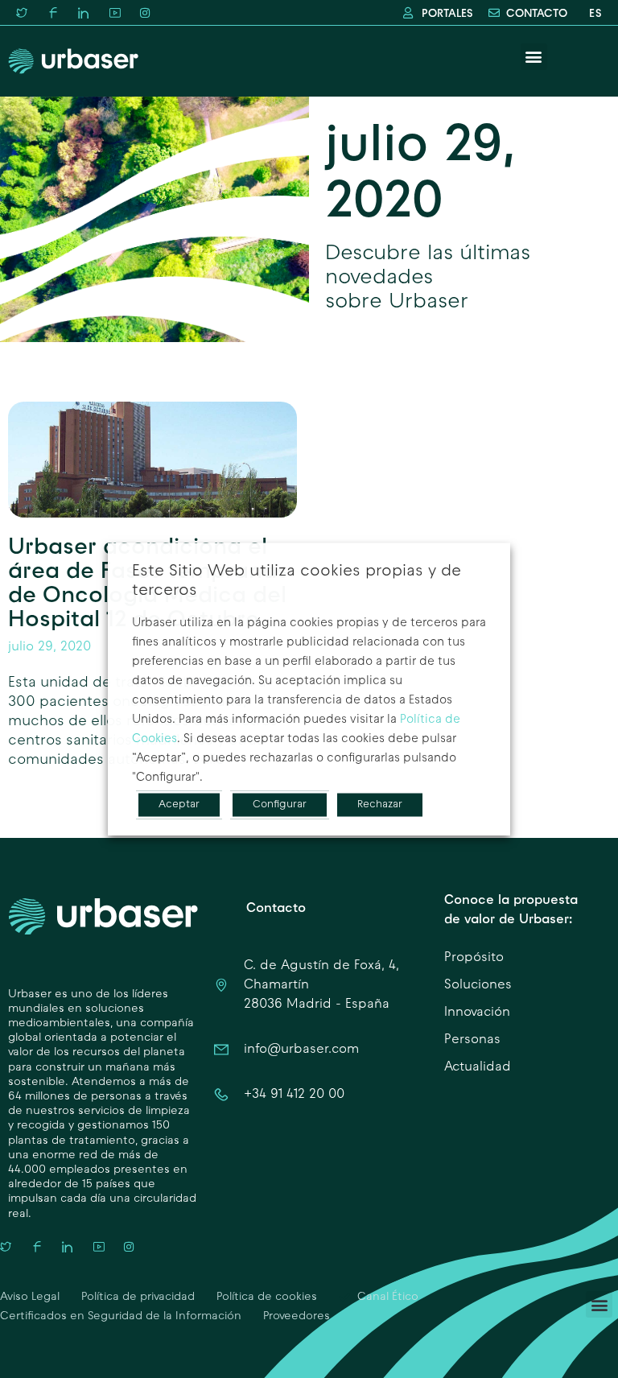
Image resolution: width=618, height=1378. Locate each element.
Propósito (474, 957)
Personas (472, 1040)
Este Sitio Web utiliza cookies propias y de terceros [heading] (296, 581)
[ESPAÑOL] (592, 13)
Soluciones (478, 985)
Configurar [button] (280, 805)
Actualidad (477, 1067)
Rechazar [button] (379, 805)
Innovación (477, 1012)
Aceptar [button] (179, 805)
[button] (534, 56)
